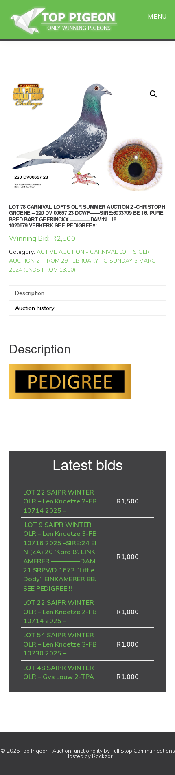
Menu (157, 16)
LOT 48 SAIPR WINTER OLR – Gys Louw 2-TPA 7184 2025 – (58, 677)
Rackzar (102, 756)
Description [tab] (29, 293)
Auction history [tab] (35, 308)
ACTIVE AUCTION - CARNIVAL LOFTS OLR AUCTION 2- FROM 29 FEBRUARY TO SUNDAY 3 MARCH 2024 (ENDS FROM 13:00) (84, 260)
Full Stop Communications (143, 750)
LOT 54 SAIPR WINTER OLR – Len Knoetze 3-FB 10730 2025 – (59, 644)
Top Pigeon (73, 21)
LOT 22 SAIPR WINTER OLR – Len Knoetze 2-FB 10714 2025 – (59, 501)
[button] (153, 94)
